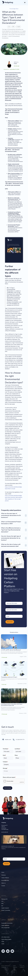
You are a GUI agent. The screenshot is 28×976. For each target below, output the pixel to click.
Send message (7, 788)
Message (5, 768)
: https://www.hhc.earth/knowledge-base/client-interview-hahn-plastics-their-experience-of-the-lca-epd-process (14, 497)
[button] (25, 2)
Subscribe (6, 863)
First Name (8, 600)
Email (6, 613)
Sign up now (10, 621)
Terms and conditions (22, 966)
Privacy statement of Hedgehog (5, 966)
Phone (16, 755)
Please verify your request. (9, 777)
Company (5, 761)
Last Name (8, 607)
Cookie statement (15, 966)
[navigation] (7, 818)
